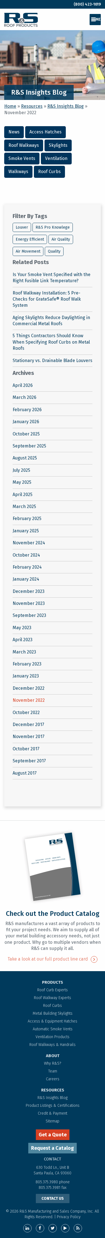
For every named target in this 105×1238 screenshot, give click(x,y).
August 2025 (25, 458)
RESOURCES (52, 1090)
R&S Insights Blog (65, 106)
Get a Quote (53, 1135)
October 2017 (26, 748)
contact (52, 1159)
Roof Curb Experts (52, 990)
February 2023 (27, 664)
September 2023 (29, 615)
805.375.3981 (50, 1187)
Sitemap (52, 1121)
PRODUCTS (52, 982)
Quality (54, 251)
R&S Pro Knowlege (53, 227)
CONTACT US (52, 1198)
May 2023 (22, 627)
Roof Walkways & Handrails (52, 1044)
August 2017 (25, 773)
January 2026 (26, 421)
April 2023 (22, 639)
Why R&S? (52, 1063)
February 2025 (27, 518)
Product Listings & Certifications (53, 1105)
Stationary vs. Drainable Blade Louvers (52, 360)
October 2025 (26, 434)
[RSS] (78, 1228)
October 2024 (26, 555)
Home (10, 106)
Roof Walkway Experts (52, 997)
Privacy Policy (69, 1217)
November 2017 (29, 736)
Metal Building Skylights (53, 1013)
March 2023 (24, 652)
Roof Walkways (23, 145)
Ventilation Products (52, 1037)
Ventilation (56, 158)
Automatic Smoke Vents (53, 1029)
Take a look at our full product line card (48, 959)
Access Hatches (45, 132)
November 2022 (29, 700)
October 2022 (26, 712)
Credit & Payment (52, 1113)
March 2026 (24, 397)
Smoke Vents (21, 158)
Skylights (58, 145)
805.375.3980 (47, 1182)
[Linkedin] (27, 1228)
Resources (32, 106)
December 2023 (29, 591)
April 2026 (23, 385)
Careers (52, 1079)
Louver (22, 227)
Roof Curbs (49, 171)
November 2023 (29, 603)
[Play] (65, 1228)
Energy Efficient (30, 239)
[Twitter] (52, 1228)
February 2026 (27, 409)
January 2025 (26, 530)
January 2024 (26, 579)
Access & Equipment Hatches (52, 1021)
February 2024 (27, 567)
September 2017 (29, 760)
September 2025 (29, 446)
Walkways (18, 171)
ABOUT (52, 1055)
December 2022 (29, 688)
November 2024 (29, 542)
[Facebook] (40, 1228)
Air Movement (28, 251)
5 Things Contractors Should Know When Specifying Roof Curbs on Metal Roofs (51, 342)
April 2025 (22, 494)
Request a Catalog (52, 1148)
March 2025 (24, 506)
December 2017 (28, 724)
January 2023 (26, 676)
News (14, 132)
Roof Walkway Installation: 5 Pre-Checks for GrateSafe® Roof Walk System (47, 299)
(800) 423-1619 (87, 4)
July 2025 (21, 470)
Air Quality (61, 239)
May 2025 (22, 482)
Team (52, 1071)
